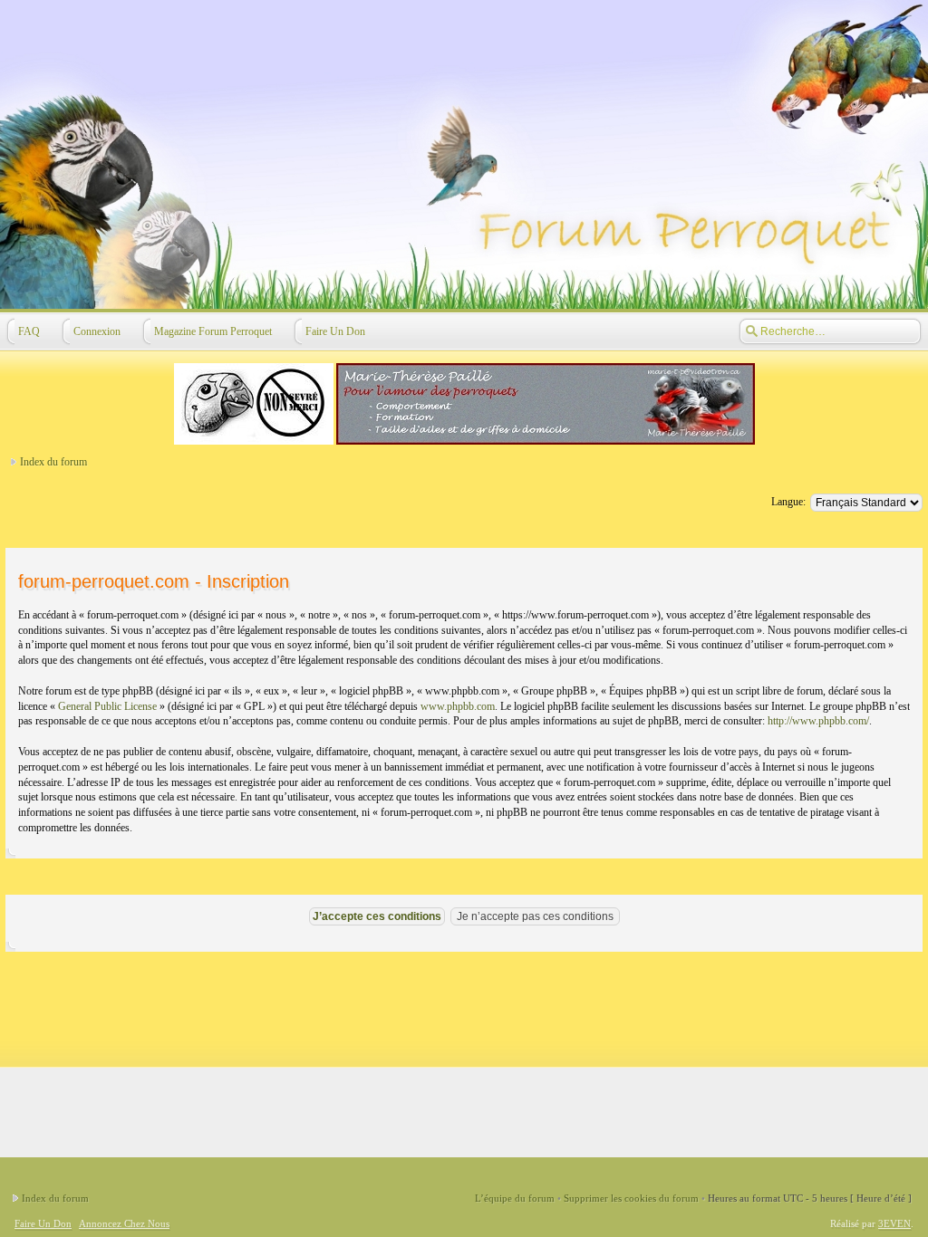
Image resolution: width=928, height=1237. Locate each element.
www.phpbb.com (457, 706)
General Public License (107, 706)
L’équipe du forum (515, 1198)
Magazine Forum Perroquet (213, 331)
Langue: (788, 501)
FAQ (29, 331)
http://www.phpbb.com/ (818, 720)
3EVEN (894, 1223)
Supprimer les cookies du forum (631, 1198)
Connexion (97, 331)
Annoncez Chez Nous (124, 1223)
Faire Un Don (335, 331)
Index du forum (53, 461)
